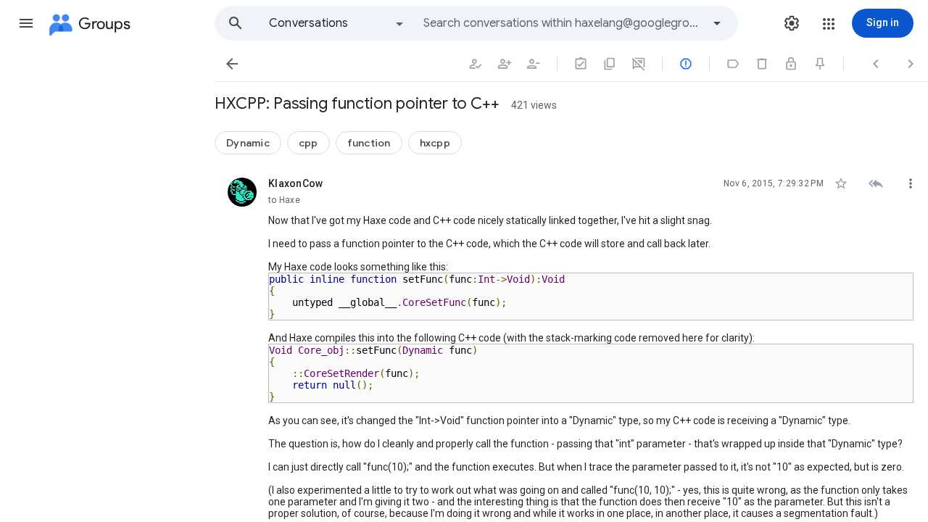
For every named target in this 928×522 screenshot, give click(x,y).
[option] (337, 23)
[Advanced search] (717, 23)
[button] (26, 23)
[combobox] (563, 23)
